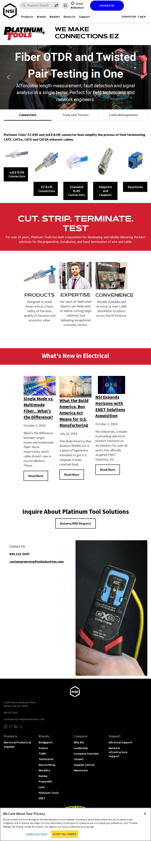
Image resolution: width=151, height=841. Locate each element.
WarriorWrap (47, 765)
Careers (78, 759)
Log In (142, 16)
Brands (41, 16)
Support (84, 16)
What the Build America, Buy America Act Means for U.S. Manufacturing (74, 413)
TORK (42, 753)
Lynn (42, 787)
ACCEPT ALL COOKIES (64, 834)
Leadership (81, 748)
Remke (43, 776)
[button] (8, 77)
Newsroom (81, 770)
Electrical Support (120, 742)
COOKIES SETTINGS (36, 834)
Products (27, 16)
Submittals (129, 16)
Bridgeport (46, 742)
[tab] (28, 115)
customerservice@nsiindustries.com (24, 719)
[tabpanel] (75, 162)
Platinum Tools (49, 792)
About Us (69, 16)
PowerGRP (45, 781)
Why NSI (79, 742)
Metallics (44, 770)
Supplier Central (84, 765)
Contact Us (107, 5)
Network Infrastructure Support (118, 752)
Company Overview (86, 753)
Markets (55, 16)
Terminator (46, 759)
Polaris (43, 748)
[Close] (145, 814)
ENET (42, 798)
